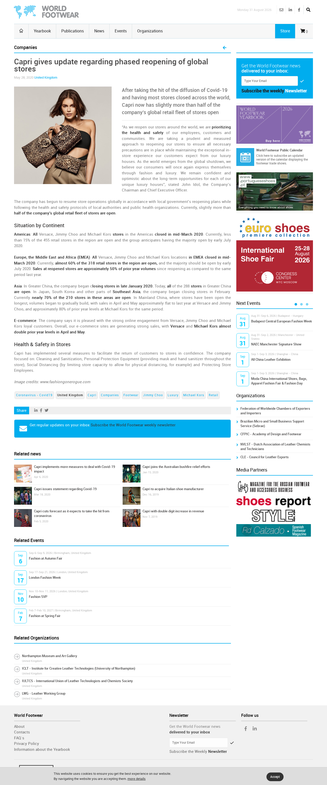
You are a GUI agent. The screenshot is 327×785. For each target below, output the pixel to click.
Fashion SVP (38, 597)
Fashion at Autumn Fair (45, 558)
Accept (275, 777)
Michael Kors (193, 395)
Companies (110, 395)
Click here (263, 156)
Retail (213, 395)
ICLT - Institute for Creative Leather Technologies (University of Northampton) (78, 668)
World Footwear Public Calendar (279, 150)
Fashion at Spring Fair (45, 616)
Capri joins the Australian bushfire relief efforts (176, 467)
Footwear (130, 395)
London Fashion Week (45, 577)
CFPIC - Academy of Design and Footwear (270, 434)
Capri (92, 395)
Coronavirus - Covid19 (34, 395)
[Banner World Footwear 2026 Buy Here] (274, 124)
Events (121, 31)
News (99, 31)
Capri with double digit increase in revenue (173, 511)
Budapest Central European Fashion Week (281, 321)
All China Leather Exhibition (270, 359)
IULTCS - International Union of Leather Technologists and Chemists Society (77, 681)
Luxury (173, 395)
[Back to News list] (224, 48)
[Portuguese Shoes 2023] (274, 191)
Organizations (150, 31)
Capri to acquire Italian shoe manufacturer (173, 489)
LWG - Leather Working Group (43, 693)
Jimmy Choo (153, 395)
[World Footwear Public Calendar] (245, 157)
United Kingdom (45, 77)
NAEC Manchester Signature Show (276, 344)
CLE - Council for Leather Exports (264, 457)
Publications (72, 31)
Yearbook (42, 31)
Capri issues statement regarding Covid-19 (65, 489)
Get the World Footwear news (194, 726)
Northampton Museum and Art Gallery (49, 656)
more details (136, 779)
